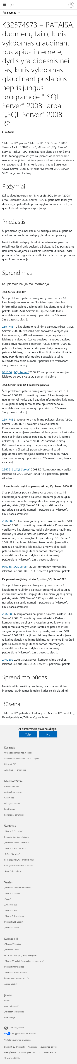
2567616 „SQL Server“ (16, 469)
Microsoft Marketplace (14, 966)
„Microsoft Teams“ (12, 927)
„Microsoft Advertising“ (14, 916)
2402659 (7, 659)
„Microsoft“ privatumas (14, 1011)
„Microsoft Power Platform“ (16, 972)
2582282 (7, 521)
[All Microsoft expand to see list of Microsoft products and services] (4, 5)
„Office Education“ (12, 854)
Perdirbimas (9, 809)
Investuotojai (10, 1017)
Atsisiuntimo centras (13, 792)
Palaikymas (10, 12)
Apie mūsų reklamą (27, 1052)
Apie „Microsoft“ (11, 1006)
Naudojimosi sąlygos (48, 1046)
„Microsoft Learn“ (11, 949)
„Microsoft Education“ (13, 831)
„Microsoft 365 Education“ (15, 848)
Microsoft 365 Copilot (13, 921)
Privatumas (32, 1046)
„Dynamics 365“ (11, 904)
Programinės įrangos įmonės (16, 978)
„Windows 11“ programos (15, 769)
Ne (48, 734)
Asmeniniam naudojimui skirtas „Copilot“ (22, 758)
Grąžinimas (9, 797)
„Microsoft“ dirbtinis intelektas (17, 887)
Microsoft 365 (10, 764)
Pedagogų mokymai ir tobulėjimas (19, 859)
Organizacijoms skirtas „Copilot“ (18, 752)
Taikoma (9, 132)
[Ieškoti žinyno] (12, 4)
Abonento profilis (11, 786)
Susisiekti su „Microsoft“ (14, 1046)
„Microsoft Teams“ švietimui (16, 842)
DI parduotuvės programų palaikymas (20, 955)
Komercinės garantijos (14, 814)
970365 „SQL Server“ (15, 566)
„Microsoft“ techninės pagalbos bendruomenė (24, 961)
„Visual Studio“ (10, 983)
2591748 (7, 419)
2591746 (7, 326)
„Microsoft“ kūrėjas (12, 944)
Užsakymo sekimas (12, 803)
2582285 (7, 614)
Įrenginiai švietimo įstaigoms (16, 837)
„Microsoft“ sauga (12, 893)
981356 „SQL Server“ (15, 372)
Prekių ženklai (10, 1052)
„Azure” (7, 899)
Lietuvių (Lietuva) (17, 1027)
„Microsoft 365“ (11, 910)
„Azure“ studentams (12, 871)
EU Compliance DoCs (47, 1052)
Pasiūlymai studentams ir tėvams (18, 865)
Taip (28, 734)
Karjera (7, 1000)
